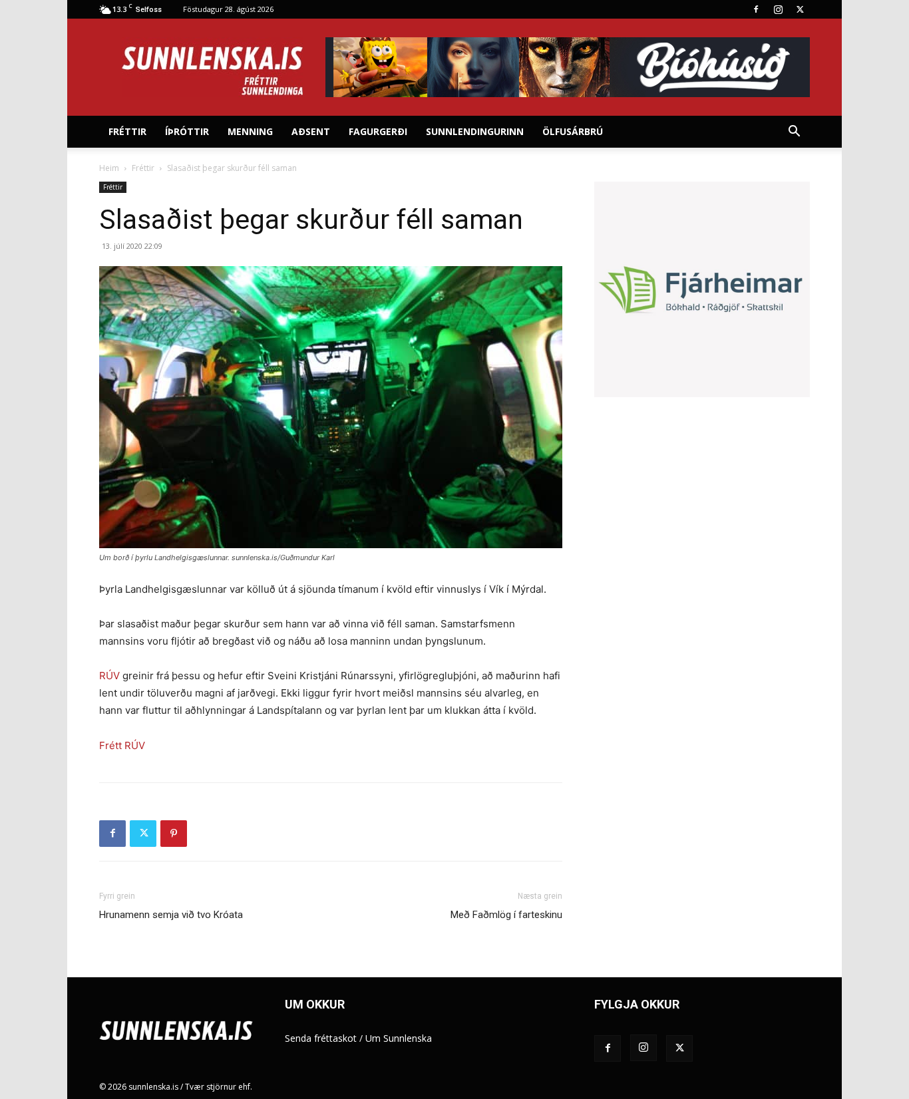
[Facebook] (756, 9)
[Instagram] (778, 9)
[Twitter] (800, 9)
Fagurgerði (378, 131)
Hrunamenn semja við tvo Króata (171, 915)
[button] (794, 132)
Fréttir (127, 131)
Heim (109, 168)
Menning (250, 131)
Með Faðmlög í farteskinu (506, 915)
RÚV (109, 675)
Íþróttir (187, 131)
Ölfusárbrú (572, 131)
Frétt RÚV (122, 745)
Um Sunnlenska (398, 1038)
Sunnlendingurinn (475, 131)
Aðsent (310, 131)
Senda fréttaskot (321, 1038)
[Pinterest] (173, 833)
